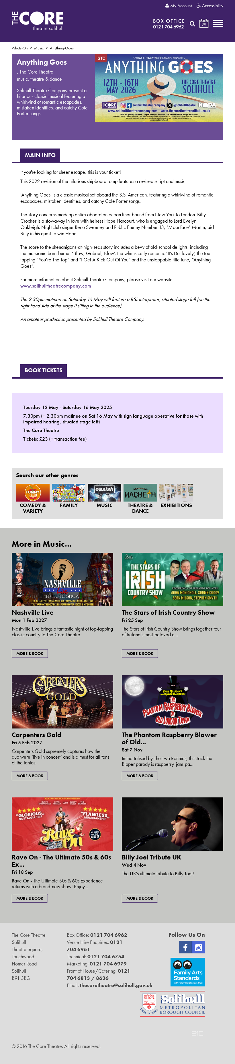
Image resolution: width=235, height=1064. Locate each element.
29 (203, 25)
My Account (180, 6)
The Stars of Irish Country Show (168, 612)
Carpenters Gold (36, 734)
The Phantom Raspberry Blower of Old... (169, 738)
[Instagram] (198, 947)
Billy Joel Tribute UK (151, 857)
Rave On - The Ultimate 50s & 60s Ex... (61, 861)
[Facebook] (185, 947)
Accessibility (212, 6)
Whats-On (20, 48)
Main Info (40, 155)
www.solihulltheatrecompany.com (55, 285)
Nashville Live (33, 612)
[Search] (192, 23)
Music (39, 48)
